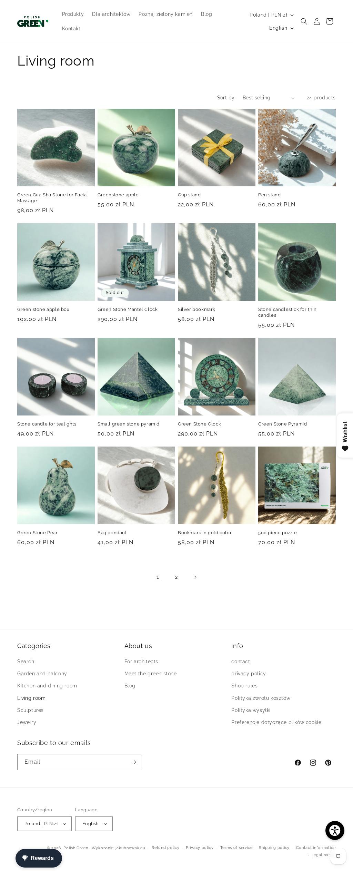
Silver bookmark (196, 309)
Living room (31, 698)
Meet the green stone (150, 673)
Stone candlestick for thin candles (287, 312)
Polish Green (75, 848)
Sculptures (30, 710)
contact (240, 661)
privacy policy (248, 673)
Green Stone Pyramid (282, 424)
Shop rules (244, 685)
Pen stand (269, 194)
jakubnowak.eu (130, 848)
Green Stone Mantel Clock (128, 309)
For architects (141, 661)
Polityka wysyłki (251, 710)
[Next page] (195, 577)
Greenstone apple (118, 194)
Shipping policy (274, 847)
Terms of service (236, 847)
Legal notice (324, 855)
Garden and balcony (42, 673)
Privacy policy (200, 847)
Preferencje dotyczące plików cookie (276, 722)
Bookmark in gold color (205, 532)
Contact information (316, 847)
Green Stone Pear (37, 532)
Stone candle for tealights (47, 424)
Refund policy (165, 847)
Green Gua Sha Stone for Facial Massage (52, 197)
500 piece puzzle (277, 532)
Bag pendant (112, 532)
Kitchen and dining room (47, 685)
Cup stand (189, 194)
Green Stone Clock (199, 424)
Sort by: (226, 97)
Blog (129, 685)
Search (25, 661)
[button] (304, 21)
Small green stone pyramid (129, 424)
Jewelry (26, 722)
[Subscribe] (133, 762)
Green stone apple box (43, 309)
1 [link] (158, 577)
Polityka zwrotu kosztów (260, 698)
